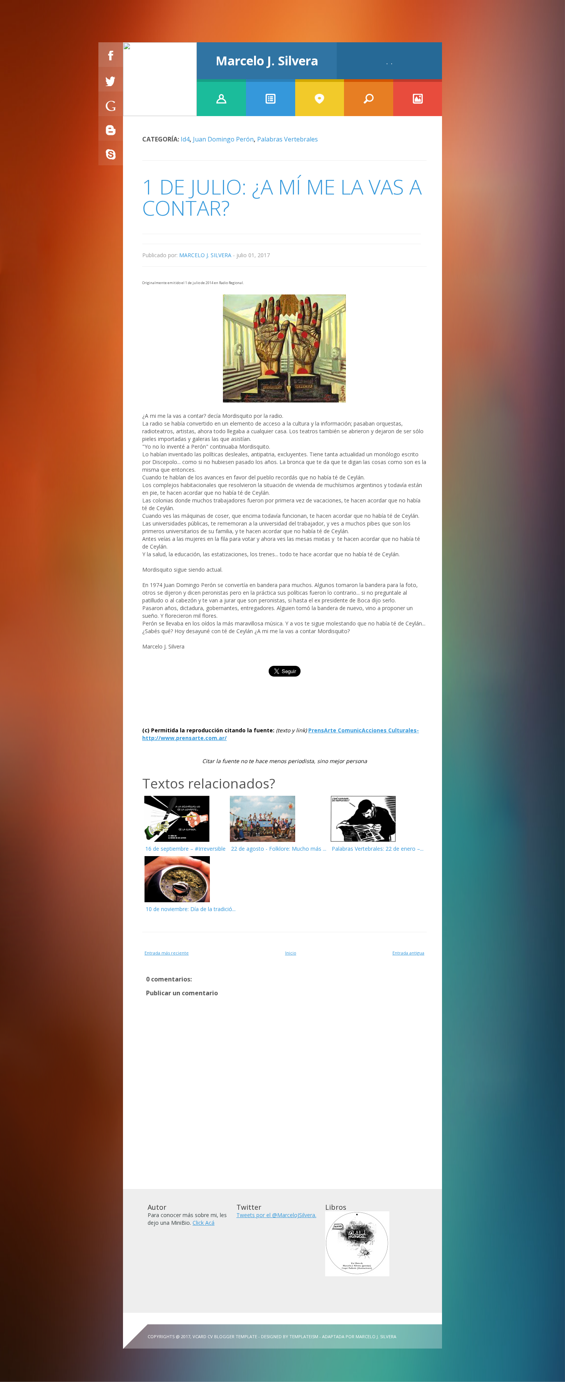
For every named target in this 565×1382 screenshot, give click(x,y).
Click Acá (203, 1222)
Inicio (290, 953)
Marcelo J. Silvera (267, 60)
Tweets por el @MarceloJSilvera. (276, 1215)
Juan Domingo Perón (223, 139)
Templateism (303, 1336)
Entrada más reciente (167, 953)
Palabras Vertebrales (287, 139)
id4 (185, 139)
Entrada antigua (408, 953)
